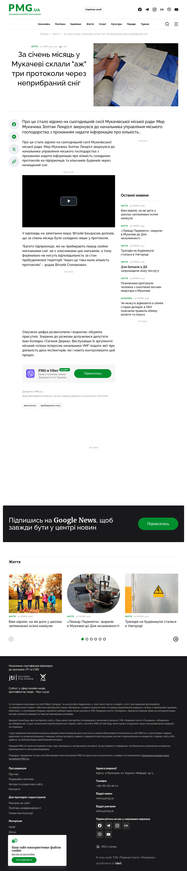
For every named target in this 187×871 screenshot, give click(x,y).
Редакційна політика (21, 779)
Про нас (14, 774)
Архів (12, 826)
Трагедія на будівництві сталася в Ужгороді (137, 252)
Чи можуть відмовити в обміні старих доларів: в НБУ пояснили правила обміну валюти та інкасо (142, 308)
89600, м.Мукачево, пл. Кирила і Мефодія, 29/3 (124, 773)
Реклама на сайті (19, 803)
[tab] (82, 639)
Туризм (145, 24)
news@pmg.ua (105, 798)
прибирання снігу (51, 405)
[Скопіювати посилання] (14, 161)
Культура (116, 24)
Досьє (12, 832)
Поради (131, 24)
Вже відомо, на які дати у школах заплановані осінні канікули (139, 214)
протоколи (30, 405)
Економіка (44, 24)
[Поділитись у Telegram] (14, 136)
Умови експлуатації (21, 813)
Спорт (102, 24)
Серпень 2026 (93, 9)
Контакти (14, 789)
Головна (44, 34)
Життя (90, 24)
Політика (60, 24)
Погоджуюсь (24, 860)
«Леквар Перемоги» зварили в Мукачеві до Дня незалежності (141, 234)
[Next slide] (176, 639)
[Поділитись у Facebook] (14, 124)
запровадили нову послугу (140, 269)
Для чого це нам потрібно (23, 854)
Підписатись (93, 373)
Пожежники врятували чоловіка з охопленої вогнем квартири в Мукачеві (141, 287)
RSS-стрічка (109, 846)
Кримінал (75, 24)
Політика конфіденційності (25, 808)
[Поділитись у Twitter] (14, 149)
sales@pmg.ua (105, 811)
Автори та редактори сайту (26, 784)
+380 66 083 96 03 (107, 785)
